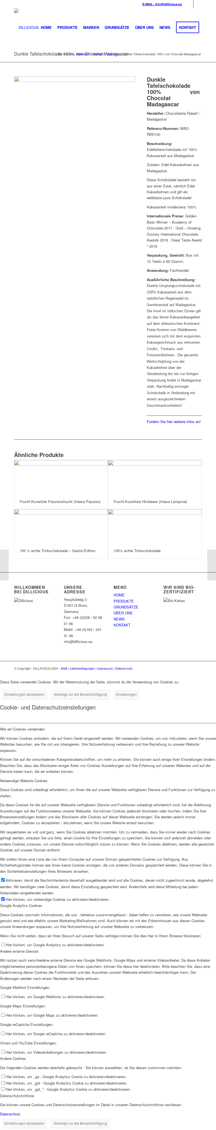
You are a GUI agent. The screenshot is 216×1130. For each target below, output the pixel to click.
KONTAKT (122, 625)
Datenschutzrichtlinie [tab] (17, 1095)
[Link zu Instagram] (198, 4)
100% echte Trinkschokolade (137, 550)
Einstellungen (126, 694)
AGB (64, 668)
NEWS (119, 619)
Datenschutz (124, 668)
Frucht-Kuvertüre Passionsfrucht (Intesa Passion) (60, 501)
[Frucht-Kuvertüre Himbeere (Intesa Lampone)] (155, 477)
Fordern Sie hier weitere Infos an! (174, 421)
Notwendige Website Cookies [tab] (24, 780)
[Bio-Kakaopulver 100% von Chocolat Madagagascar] (4, 565)
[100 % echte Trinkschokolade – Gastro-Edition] (61, 526)
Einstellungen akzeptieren (24, 694)
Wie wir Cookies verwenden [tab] (22, 729)
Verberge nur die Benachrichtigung (80, 694)
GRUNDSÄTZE (126, 607)
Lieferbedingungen (82, 668)
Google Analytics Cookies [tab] (21, 905)
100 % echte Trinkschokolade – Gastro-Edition (57, 550)
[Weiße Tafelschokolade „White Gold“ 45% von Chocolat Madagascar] (211, 565)
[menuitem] (46, 27)
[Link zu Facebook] (189, 4)
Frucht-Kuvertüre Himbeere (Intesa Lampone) (150, 501)
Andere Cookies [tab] (13, 1058)
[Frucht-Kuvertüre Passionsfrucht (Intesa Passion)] (61, 477)
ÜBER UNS (123, 612)
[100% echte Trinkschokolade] (155, 526)
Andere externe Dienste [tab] (19, 951)
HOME (119, 595)
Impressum (105, 668)
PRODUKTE (124, 601)
